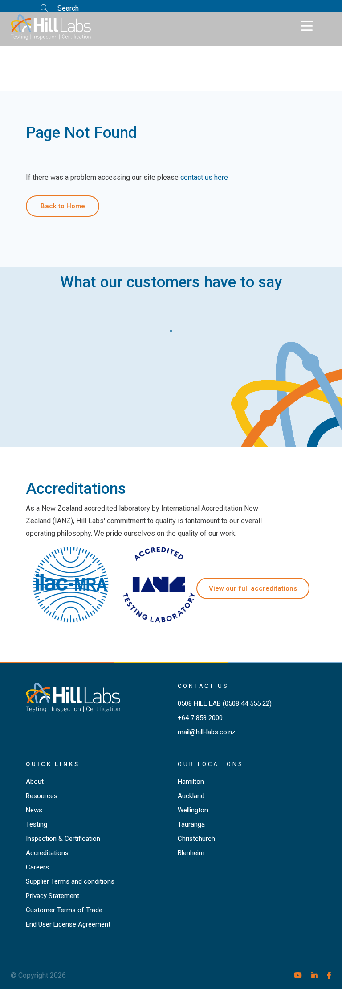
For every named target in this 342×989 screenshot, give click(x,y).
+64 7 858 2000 (200, 718)
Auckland (191, 796)
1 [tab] (171, 329)
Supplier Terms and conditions (70, 881)
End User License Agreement (68, 924)
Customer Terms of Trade (64, 910)
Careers (37, 867)
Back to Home (63, 206)
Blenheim (191, 853)
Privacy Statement (52, 896)
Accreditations (47, 853)
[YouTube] (294, 975)
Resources (41, 796)
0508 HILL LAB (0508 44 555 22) (225, 703)
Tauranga (191, 824)
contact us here (204, 177)
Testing (36, 824)
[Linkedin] (311, 975)
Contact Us (203, 686)
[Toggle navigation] (307, 26)
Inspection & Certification (63, 839)
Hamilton (191, 782)
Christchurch (196, 839)
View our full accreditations (253, 588)
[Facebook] (325, 975)
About (35, 782)
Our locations (211, 764)
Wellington (193, 810)
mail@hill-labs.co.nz (207, 732)
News (34, 810)
